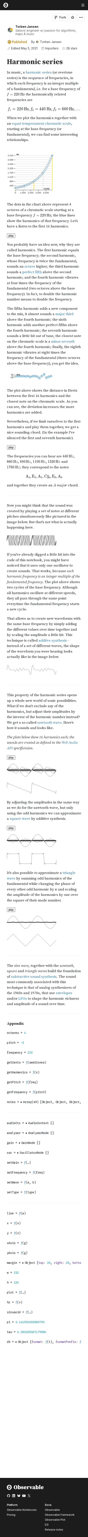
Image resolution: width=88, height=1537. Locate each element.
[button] (2, 56)
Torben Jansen (26, 26)
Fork (62, 17)
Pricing (11, 1514)
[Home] (25, 1489)
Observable (52, 1509)
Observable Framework (60, 1514)
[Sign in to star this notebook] (72, 17)
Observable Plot (55, 1519)
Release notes (54, 1529)
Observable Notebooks (22, 1509)
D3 (46, 1524)
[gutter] (2, 62)
